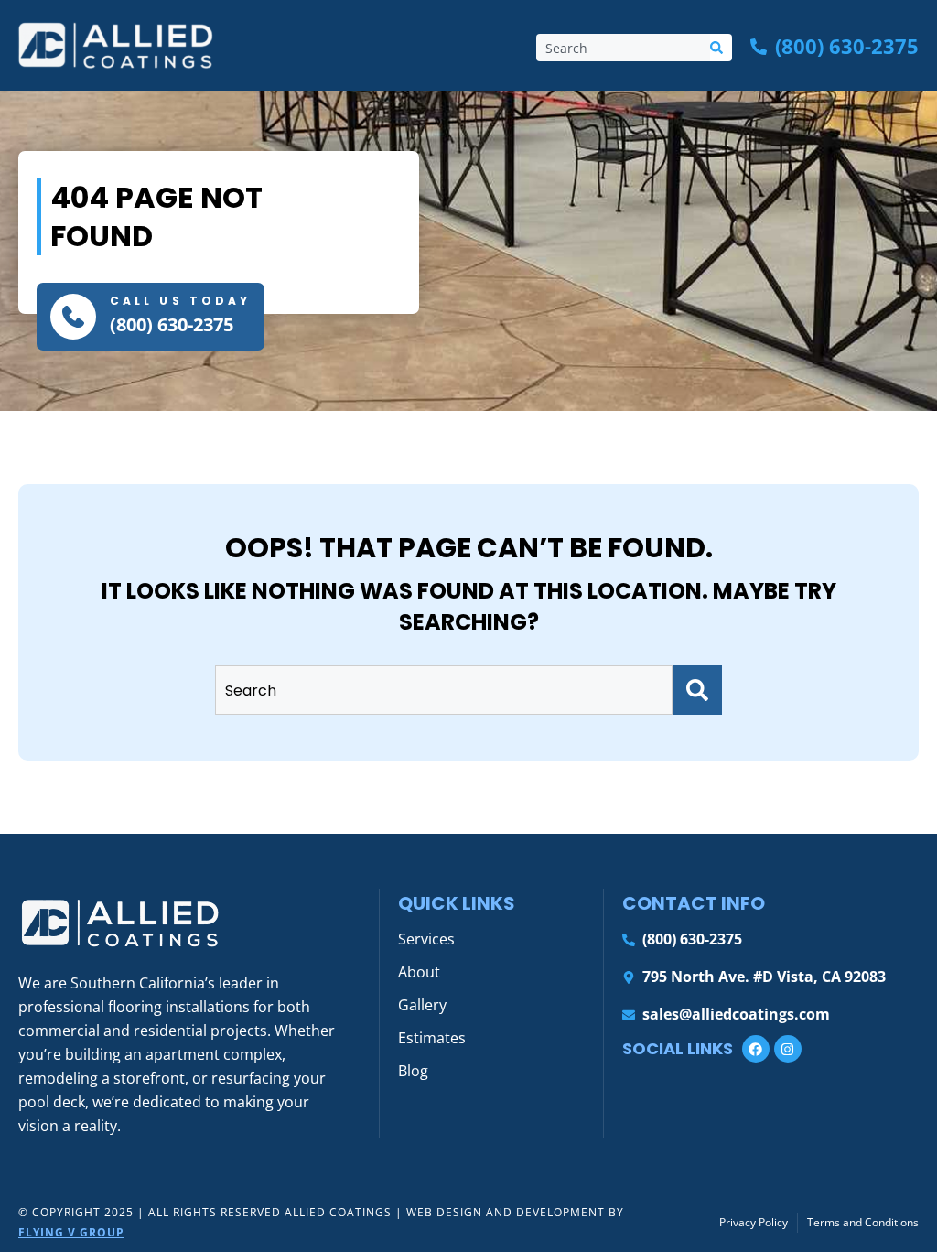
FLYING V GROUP (71, 1232)
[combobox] (622, 47)
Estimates (432, 1038)
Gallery (422, 1005)
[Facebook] (756, 1049)
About (419, 972)
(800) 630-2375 (171, 324)
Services (426, 939)
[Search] (721, 47)
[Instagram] (788, 1049)
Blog (413, 1071)
